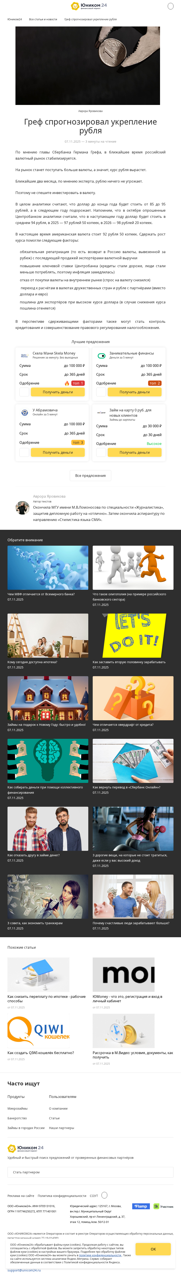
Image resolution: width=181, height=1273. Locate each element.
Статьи (54, 1118)
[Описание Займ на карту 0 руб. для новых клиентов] (101, 452)
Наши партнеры (61, 1128)
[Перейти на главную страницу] (89, 6)
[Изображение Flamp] (141, 1213)
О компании (58, 1108)
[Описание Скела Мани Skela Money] (24, 392)
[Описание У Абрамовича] (24, 452)
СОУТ (94, 1196)
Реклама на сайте (21, 1196)
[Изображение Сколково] (163, 1213)
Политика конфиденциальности (62, 1196)
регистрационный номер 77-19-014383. (33, 1238)
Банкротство (17, 1118)
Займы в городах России (26, 1128)
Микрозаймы (18, 1108)
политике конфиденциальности (100, 1255)
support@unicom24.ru (24, 1270)
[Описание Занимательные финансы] (101, 392)
